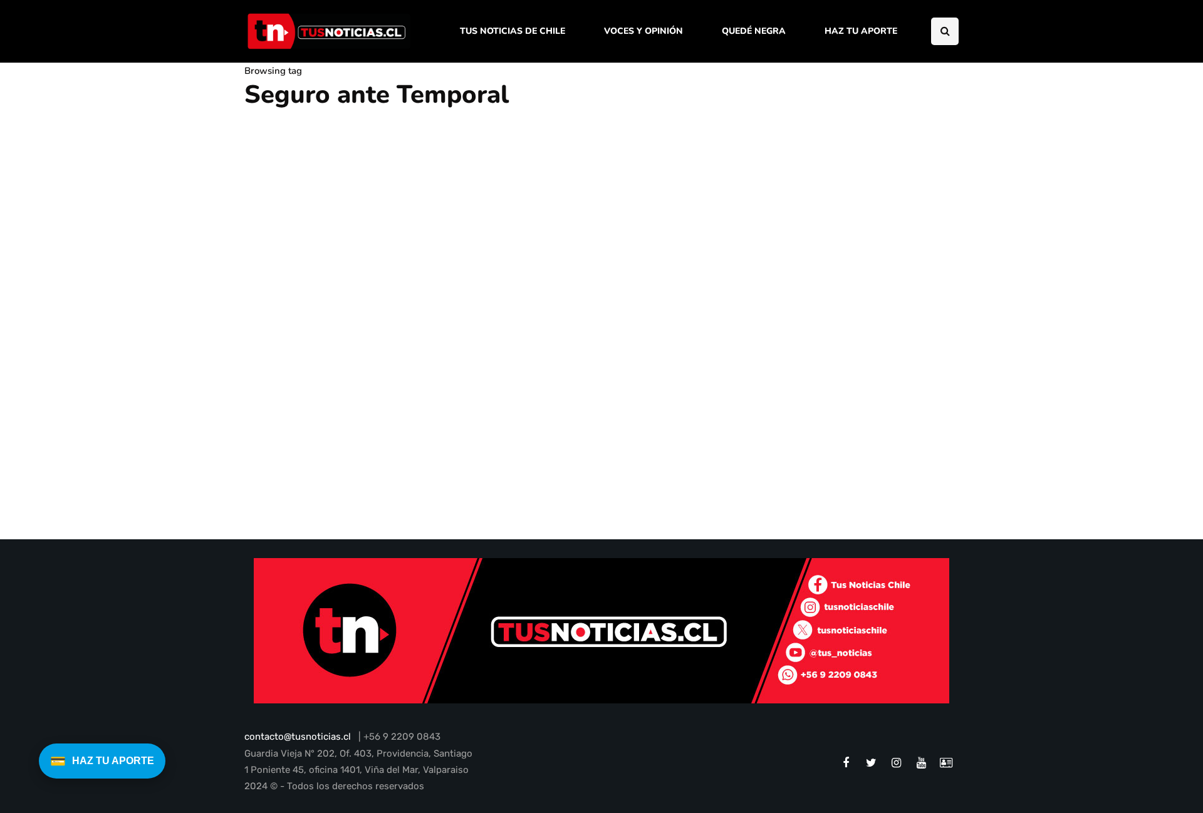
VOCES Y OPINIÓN (643, 31)
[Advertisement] (855, 284)
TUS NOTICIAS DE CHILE (512, 31)
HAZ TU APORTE (861, 31)
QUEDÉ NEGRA (754, 31)
